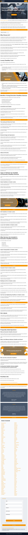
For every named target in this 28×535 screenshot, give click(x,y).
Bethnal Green (3, 447)
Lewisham (2, 433)
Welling (2, 440)
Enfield (15, 454)
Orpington (2, 488)
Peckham (2, 446)
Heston (15, 485)
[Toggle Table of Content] (7, 32)
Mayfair (2, 481)
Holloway (2, 482)
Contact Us (14, 209)
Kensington (15, 427)
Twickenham (16, 471)
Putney (15, 443)
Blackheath (15, 382)
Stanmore (15, 482)
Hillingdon (15, 491)
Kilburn (15, 434)
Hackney (2, 454)
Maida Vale (15, 428)
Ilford (2, 453)
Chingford (15, 429)
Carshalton (15, 449)
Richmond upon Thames (17, 468)
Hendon (15, 456)
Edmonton (15, 433)
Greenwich (9, 382)
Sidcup (2, 448)
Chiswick (15, 455)
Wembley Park (16, 463)
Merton (15, 441)
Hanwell (15, 476)
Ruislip (15, 492)
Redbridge (2, 462)
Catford (2, 439)
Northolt (15, 484)
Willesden (15, 450)
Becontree (2, 461)
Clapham (2, 476)
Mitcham (15, 440)
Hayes (15, 490)
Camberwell (2, 455)
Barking (2, 441)
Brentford (15, 464)
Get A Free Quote (14, 417)
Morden (15, 448)
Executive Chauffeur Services (4, 20)
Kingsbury (15, 461)
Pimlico (2, 475)
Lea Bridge (2, 460)
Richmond (15, 462)
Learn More (14, 265)
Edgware (15, 475)
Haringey (15, 422)
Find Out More (14, 302)
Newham (2, 432)
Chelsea (2, 489)
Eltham (2, 434)
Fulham (15, 435)
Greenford (15, 478)
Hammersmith (16, 447)
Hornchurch (15, 426)
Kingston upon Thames (17, 470)
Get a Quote (13, 14)
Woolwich (6, 382)
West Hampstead (16, 442)
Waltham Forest (3, 483)
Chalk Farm (2, 490)
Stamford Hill (3, 474)
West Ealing (15, 469)
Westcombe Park (2, 382)
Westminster (3, 469)
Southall (15, 483)
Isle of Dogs (12, 382)
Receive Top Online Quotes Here (14, 384)
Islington (2, 468)
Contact (26, 1)
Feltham (15, 489)
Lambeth (2, 467)
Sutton (15, 457)
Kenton (15, 477)
